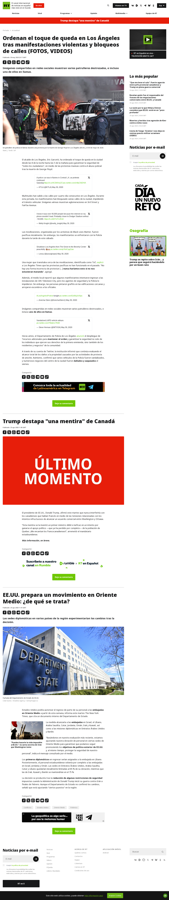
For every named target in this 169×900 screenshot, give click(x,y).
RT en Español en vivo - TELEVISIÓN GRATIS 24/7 (142, 54)
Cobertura (78, 863)
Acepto (144, 162)
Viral (40, 13)
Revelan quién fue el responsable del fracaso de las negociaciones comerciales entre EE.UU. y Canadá (146, 97)
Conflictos (27, 807)
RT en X (21, 883)
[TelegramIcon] (145, 5)
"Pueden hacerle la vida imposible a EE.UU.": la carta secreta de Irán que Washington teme (26, 744)
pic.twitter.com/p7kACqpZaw (62, 249)
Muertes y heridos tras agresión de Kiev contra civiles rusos (148, 121)
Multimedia (120, 13)
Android (106, 852)
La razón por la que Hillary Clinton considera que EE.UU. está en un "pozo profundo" (147, 110)
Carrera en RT (80, 867)
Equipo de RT (151, 13)
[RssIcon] (164, 860)
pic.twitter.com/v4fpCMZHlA (74, 183)
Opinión (93, 13)
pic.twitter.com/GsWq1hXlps (71, 296)
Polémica (73, 807)
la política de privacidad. (147, 162)
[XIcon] (141, 5)
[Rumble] (137, 5)
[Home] (6, 5)
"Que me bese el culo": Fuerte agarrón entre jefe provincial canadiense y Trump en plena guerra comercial (147, 85)
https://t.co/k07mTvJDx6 (54, 219)
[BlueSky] (149, 5)
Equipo (77, 860)
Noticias (15, 13)
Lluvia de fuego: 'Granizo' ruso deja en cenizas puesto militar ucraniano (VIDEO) (147, 133)
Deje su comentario (64, 403)
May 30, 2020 (57, 187)
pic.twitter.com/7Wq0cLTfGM (48, 323)
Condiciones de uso (82, 870)
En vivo (39, 5)
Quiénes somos (80, 852)
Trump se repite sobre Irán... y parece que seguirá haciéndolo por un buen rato (147, 262)
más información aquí (93, 895)
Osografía (139, 231)
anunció (80, 336)
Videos (49, 860)
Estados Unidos (43, 807)
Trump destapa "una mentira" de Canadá (84, 20)
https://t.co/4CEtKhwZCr (53, 183)
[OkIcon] (153, 5)
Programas (65, 13)
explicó (100, 262)
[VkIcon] (133, 5)
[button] (148, 39)
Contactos (79, 856)
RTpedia (50, 867)
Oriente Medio (59, 807)
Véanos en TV (121, 5)
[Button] (108, 5)
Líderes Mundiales (53, 871)
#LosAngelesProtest (45, 296)
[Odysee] (144, 860)
